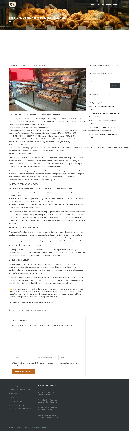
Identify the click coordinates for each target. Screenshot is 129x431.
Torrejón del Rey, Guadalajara (42, 310)
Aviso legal (13, 394)
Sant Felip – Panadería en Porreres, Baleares (47, 393)
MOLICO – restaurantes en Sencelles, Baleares (47, 409)
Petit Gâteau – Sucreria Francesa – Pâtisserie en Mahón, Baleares (50, 416)
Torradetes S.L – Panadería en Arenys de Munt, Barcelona (48, 401)
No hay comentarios (41, 65)
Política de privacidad (17, 386)
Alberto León (26, 65)
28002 (22, 310)
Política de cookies (16, 401)
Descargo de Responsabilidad (20, 390)
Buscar (91, 81)
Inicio (93, 4)
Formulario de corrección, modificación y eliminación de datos (32, 303)
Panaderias (14, 310)
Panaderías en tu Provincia (108, 4)
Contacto (12, 397)
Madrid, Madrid (29, 310)
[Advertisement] (64, 49)
